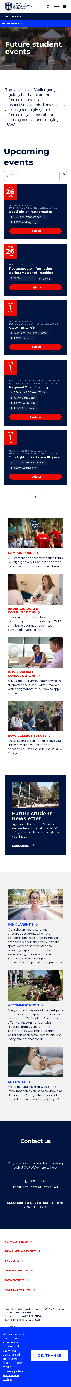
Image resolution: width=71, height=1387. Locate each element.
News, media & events (21, 1251)
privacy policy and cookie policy (13, 1375)
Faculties (12, 1260)
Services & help (16, 1241)
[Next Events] (35, 497)
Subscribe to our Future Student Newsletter (35, 1205)
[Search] (48, 6)
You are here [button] (11, 16)
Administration (17, 1270)
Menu (58, 6)
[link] (35, 231)
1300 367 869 (37, 1181)
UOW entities (15, 1280)
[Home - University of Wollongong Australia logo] (18, 6)
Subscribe (20, 845)
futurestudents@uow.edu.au (37, 1187)
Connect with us (18, 1289)
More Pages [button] (10, 23)
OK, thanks (49, 1355)
